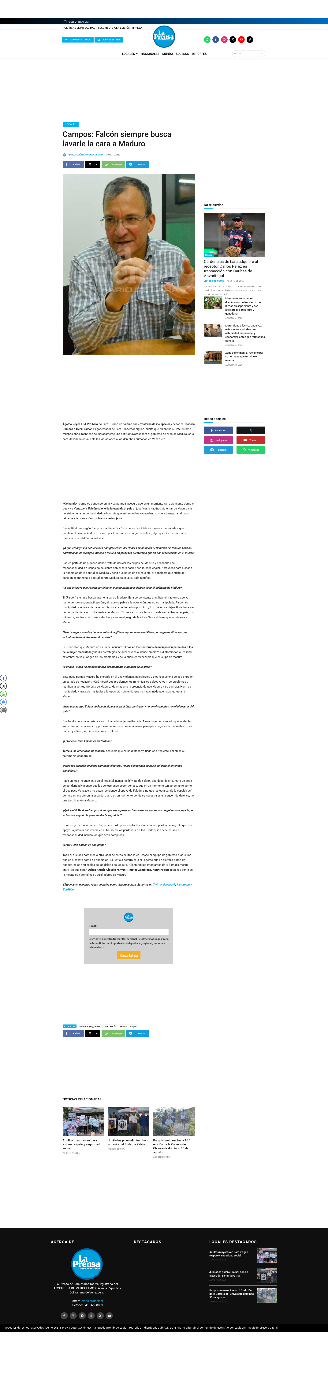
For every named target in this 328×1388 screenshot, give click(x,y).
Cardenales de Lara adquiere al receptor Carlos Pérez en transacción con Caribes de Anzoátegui (231, 268)
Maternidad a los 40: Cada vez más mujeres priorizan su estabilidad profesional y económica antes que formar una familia (245, 333)
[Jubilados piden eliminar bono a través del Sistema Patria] (129, 1121)
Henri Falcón (110, 1026)
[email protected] (92, 1301)
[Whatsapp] (207, 39)
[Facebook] (215, 39)
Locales (70, 124)
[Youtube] (241, 39)
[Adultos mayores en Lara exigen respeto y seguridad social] (83, 1121)
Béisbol (209, 254)
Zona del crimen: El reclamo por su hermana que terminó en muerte (244, 356)
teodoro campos (128, 1026)
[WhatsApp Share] (3, 694)
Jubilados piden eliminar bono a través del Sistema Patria (128, 1142)
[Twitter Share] (3, 686)
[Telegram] (82, 1315)
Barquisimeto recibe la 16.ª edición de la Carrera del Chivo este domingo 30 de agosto (171, 1146)
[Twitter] (232, 39)
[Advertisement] (164, 89)
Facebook (169, 884)
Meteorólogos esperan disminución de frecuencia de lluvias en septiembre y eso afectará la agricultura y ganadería (243, 306)
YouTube (68, 889)
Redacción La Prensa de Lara (87, 155)
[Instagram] (224, 39)
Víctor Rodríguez (214, 280)
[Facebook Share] (3, 678)
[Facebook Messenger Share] (3, 702)
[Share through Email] (3, 710)
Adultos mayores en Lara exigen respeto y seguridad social (81, 1144)
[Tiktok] (250, 39)
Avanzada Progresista (89, 1026)
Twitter (157, 884)
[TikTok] (91, 1315)
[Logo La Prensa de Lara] (164, 36)
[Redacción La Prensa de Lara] (65, 155)
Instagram (183, 884)
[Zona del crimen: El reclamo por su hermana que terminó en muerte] (213, 357)
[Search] (262, 53)
